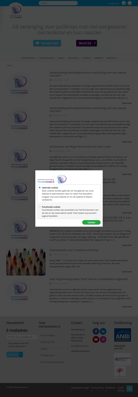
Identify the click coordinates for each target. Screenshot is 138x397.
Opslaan (91, 222)
